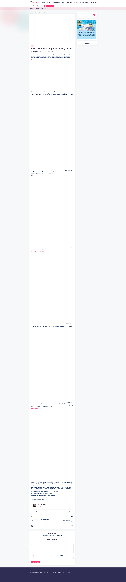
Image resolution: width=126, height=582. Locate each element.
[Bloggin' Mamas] (86, 43)
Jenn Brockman (42, 504)
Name (32, 555)
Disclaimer (37, 572)
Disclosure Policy (43, 572)
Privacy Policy (32, 572)
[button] (50, 6)
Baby (32, 45)
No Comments (50, 51)
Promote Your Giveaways (57, 572)
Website (62, 555)
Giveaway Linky (66, 572)
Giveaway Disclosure (56, 573)
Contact (30, 573)
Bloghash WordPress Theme (75, 580)
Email (47, 555)
